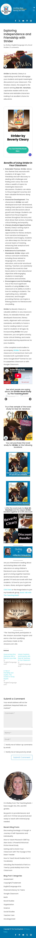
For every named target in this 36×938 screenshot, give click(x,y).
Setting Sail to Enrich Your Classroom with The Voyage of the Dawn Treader (17, 852)
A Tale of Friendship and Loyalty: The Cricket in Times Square (9, 675)
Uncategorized (9, 919)
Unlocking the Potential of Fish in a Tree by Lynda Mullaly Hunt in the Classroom (17, 867)
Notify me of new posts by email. (18, 752)
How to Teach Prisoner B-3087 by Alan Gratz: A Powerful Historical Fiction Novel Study (16, 843)
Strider (16, 350)
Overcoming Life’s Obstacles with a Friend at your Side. (10, 656)
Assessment (8, 879)
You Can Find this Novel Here (17, 150)
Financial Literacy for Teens (14, 890)
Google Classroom (11, 893)
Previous (6, 399)
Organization (9, 904)
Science (7, 908)
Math (6, 897)
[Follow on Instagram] (30, 20)
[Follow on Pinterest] (27, 20)
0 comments (14, 47)
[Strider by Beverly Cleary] (18, 130)
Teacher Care (9, 915)
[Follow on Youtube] (23, 20)
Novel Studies (9, 901)
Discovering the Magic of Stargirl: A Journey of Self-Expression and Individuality (17, 833)
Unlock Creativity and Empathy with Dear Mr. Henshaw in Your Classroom (24, 657)
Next (30, 399)
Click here (7, 590)
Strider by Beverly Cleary (18, 137)
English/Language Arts (20, 45)
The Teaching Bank (19, 393)
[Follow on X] (19, 20)
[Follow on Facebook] (15, 20)
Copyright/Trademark (12, 883)
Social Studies (9, 912)
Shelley (8, 45)
